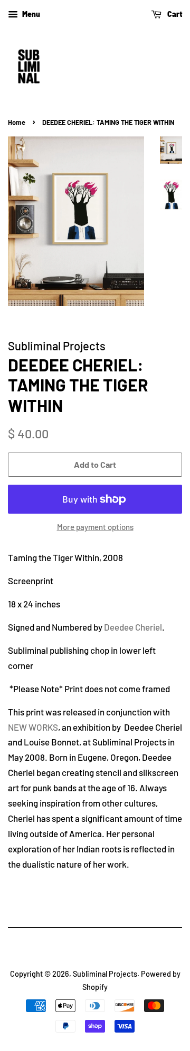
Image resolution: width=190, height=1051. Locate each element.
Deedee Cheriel (133, 627)
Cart (174, 13)
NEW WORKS (33, 727)
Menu (30, 13)
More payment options (95, 527)
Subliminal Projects (105, 973)
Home (16, 122)
